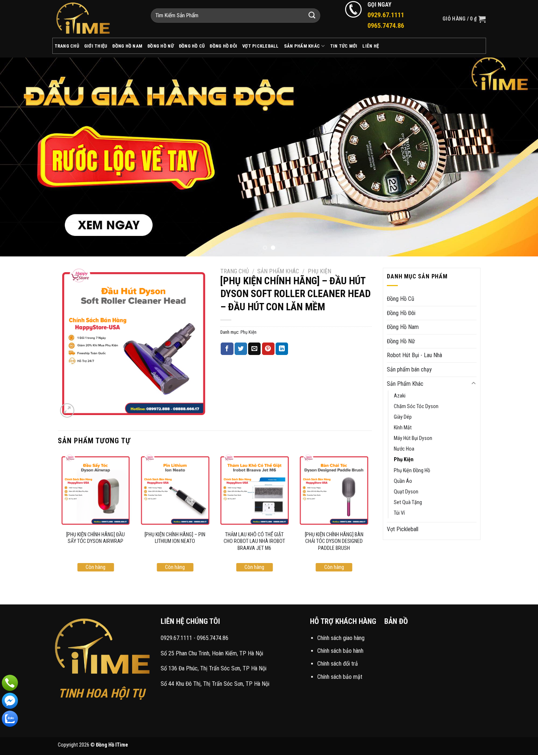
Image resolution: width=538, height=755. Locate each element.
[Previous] (20, 157)
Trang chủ (234, 271)
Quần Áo (403, 481)
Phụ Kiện (319, 271)
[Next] (517, 157)
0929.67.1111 (176, 637)
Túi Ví (399, 513)
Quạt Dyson (406, 492)
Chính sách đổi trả (337, 663)
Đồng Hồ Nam (127, 46)
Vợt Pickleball (260, 46)
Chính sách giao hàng (341, 637)
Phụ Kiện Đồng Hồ (412, 470)
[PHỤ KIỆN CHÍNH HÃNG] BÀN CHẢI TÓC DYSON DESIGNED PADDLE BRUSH (334, 541)
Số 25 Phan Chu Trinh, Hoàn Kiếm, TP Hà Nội (212, 653)
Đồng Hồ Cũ (192, 46)
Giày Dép (403, 417)
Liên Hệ (370, 46)
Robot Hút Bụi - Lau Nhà (414, 355)
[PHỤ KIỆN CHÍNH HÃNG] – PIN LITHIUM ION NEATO (175, 538)
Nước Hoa (404, 449)
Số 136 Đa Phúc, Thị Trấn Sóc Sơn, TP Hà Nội (213, 668)
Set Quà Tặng (408, 502)
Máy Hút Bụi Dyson (413, 438)
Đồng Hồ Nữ (160, 46)
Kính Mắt (403, 428)
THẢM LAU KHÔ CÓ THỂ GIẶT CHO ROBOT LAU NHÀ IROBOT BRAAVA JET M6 (254, 541)
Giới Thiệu (96, 46)
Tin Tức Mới (344, 46)
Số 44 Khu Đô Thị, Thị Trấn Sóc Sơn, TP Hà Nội (215, 683)
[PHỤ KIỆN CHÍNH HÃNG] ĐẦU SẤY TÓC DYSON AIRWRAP (95, 538)
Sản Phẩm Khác (302, 46)
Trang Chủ (67, 46)
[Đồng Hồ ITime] (96, 19)
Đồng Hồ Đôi (223, 46)
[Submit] (312, 15)
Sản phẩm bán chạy (409, 369)
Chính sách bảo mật (339, 676)
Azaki (400, 396)
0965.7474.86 (212, 637)
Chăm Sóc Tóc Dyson (416, 406)
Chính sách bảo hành (340, 650)
